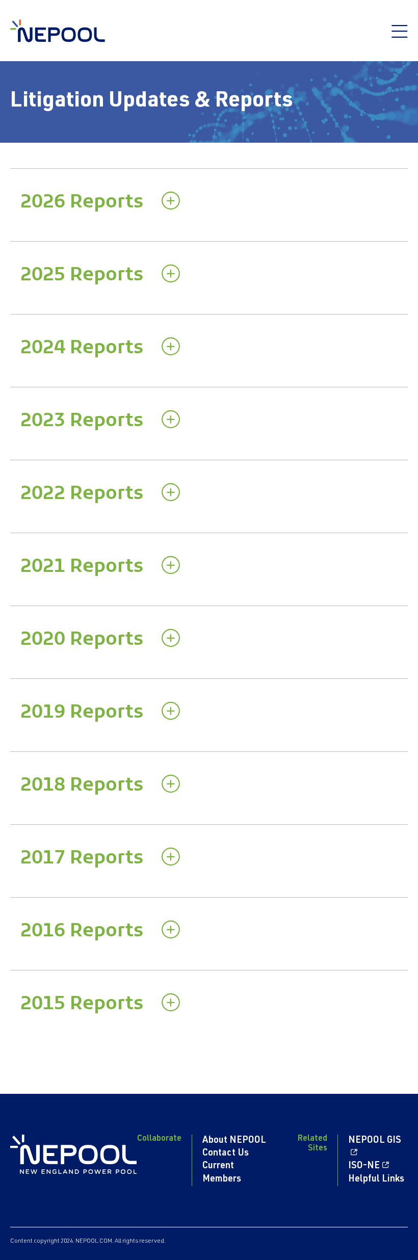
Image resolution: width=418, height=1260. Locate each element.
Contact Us (225, 1153)
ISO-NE (364, 1166)
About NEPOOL (234, 1140)
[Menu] (399, 36)
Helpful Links (376, 1179)
